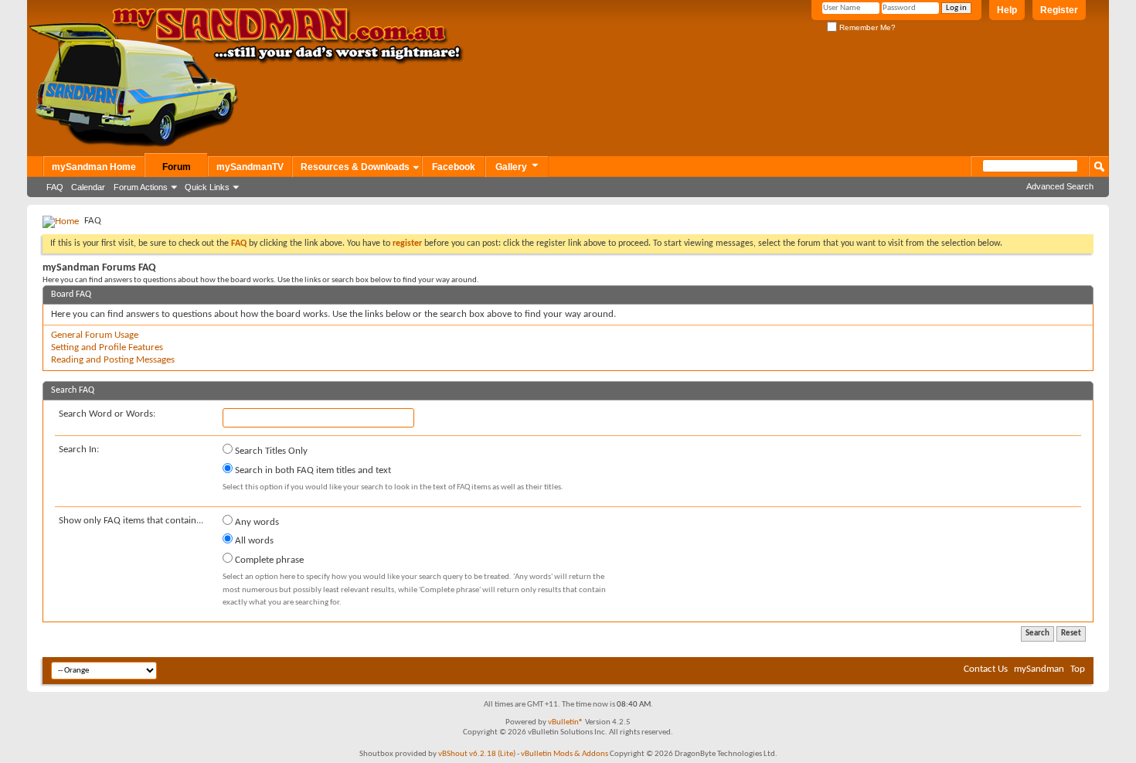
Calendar (88, 187)
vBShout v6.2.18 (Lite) (476, 754)
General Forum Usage (94, 335)
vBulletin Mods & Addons (564, 754)
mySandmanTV (250, 167)
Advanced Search (1059, 186)
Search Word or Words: (107, 414)
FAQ (54, 187)
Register (1059, 10)
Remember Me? (866, 27)
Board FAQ (71, 294)
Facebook (453, 167)
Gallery (511, 167)
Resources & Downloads (355, 167)
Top (1077, 669)
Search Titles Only (270, 451)
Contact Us (986, 669)
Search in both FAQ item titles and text (312, 470)
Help (1007, 10)
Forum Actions (141, 187)
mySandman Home (94, 167)
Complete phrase (268, 560)
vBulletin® (565, 722)
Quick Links (207, 187)
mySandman (1039, 669)
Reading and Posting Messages (113, 360)
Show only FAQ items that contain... (131, 521)
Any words (256, 522)
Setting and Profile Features (107, 347)
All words (253, 541)
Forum (176, 167)
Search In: (79, 450)
